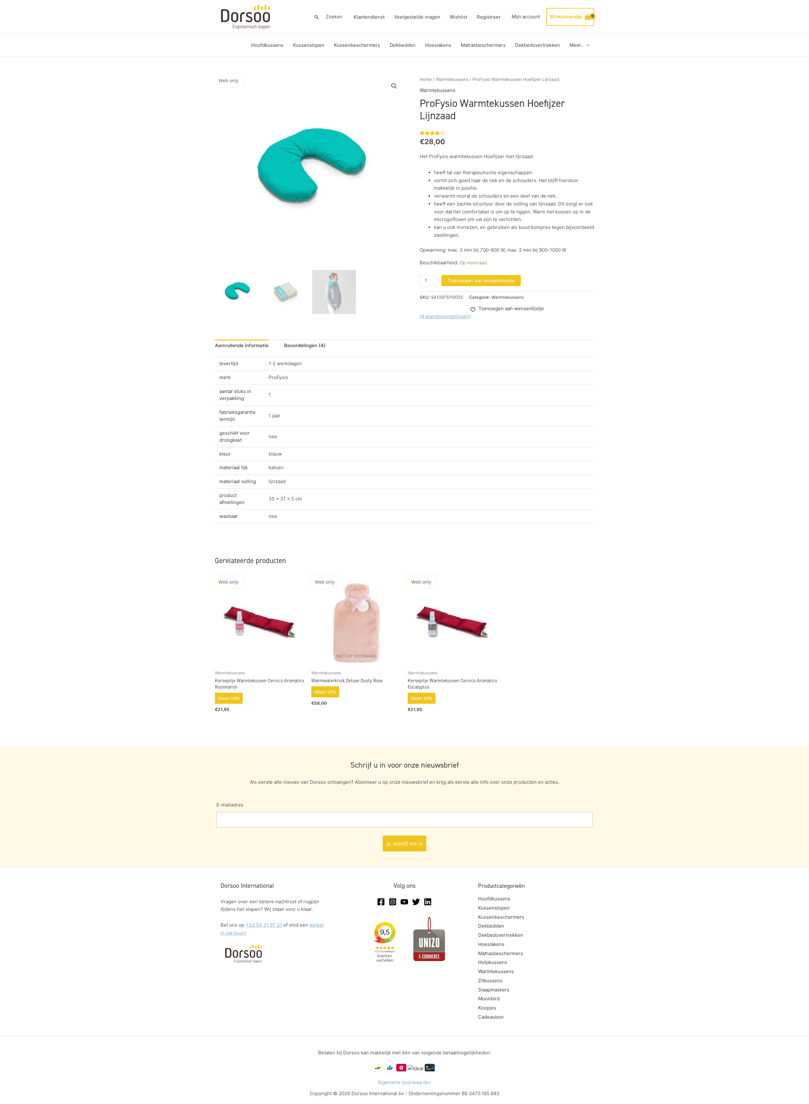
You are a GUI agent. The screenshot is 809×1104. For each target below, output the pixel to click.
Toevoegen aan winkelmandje (481, 281)
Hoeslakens (438, 45)
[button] (316, 17)
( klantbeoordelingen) (445, 316)
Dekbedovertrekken (537, 45)
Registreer (489, 17)
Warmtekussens (452, 79)
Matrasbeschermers (483, 45)
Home (426, 79)
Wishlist (458, 17)
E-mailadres (229, 805)
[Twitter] (416, 902)
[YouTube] (404, 902)
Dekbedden (403, 45)
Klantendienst (369, 17)
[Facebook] (381, 902)
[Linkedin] (428, 902)
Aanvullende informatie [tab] (242, 345)
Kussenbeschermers (357, 45)
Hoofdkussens (267, 45)
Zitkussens (490, 981)
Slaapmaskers (493, 990)
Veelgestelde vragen (417, 17)
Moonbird (489, 999)
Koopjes (487, 1008)
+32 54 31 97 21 (264, 925)
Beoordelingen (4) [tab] (304, 345)
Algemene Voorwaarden (404, 1082)
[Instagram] (393, 902)
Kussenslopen (309, 45)
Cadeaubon (491, 1017)
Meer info (229, 698)
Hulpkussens (492, 962)
